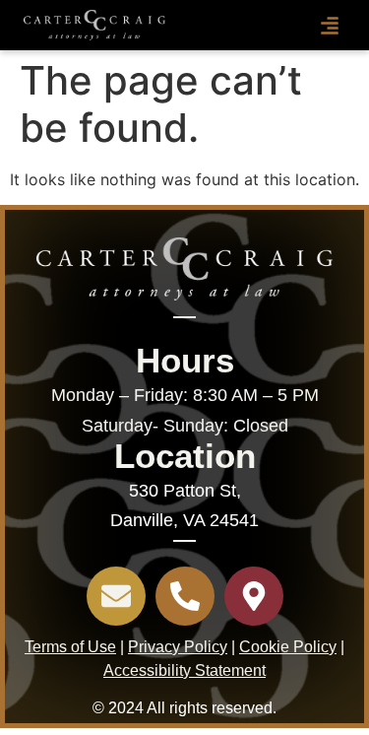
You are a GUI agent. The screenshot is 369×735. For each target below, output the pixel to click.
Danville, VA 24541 (184, 520)
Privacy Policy (177, 646)
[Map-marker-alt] (253, 596)
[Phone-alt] (185, 596)
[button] (329, 25)
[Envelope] (116, 596)
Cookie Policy (288, 646)
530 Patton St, (185, 491)
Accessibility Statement (184, 670)
